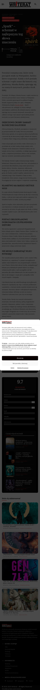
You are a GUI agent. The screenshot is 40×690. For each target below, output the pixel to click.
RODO (12, 367)
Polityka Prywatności (22, 367)
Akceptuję (20, 358)
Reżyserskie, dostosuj (20, 363)
